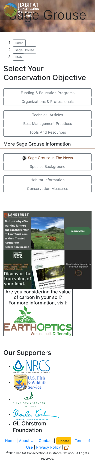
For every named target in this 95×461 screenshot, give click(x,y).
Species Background (47, 166)
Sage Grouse (24, 50)
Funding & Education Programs (47, 92)
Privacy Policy (48, 447)
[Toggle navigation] (84, 9)
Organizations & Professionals (47, 101)
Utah (18, 57)
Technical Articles (47, 114)
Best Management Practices (47, 123)
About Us (27, 440)
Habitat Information (47, 179)
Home (19, 43)
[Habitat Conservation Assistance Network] (21, 10)
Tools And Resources (47, 132)
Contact (46, 440)
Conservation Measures (47, 188)
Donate (63, 441)
